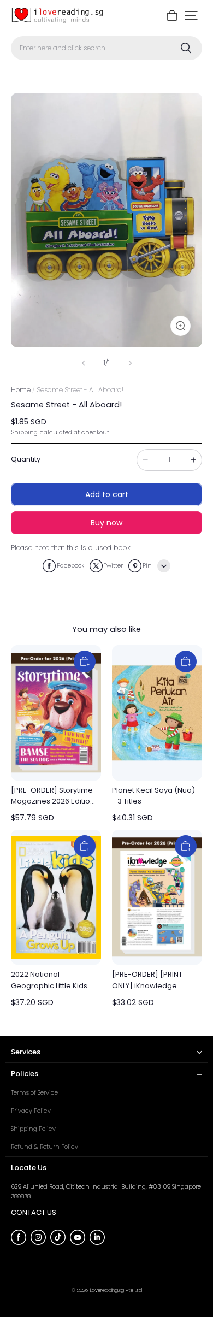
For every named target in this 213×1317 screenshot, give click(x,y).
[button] (191, 15)
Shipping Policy (33, 1128)
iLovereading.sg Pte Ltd (116, 1290)
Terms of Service (34, 1092)
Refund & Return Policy (44, 1146)
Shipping (24, 432)
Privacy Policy (31, 1110)
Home (21, 389)
